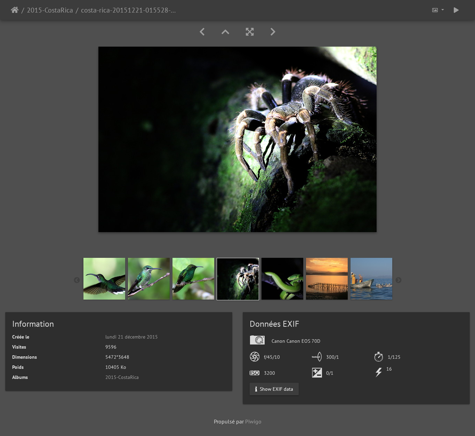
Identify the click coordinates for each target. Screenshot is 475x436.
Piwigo (253, 421)
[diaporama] (456, 10)
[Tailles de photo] (438, 10)
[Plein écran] (250, 32)
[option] (104, 279)
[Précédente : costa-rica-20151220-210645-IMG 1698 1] (202, 32)
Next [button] (398, 280)
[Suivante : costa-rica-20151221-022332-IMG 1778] (273, 32)
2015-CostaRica (50, 10)
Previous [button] (76, 280)
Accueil (15, 10)
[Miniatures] (225, 32)
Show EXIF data (275, 389)
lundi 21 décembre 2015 (131, 337)
